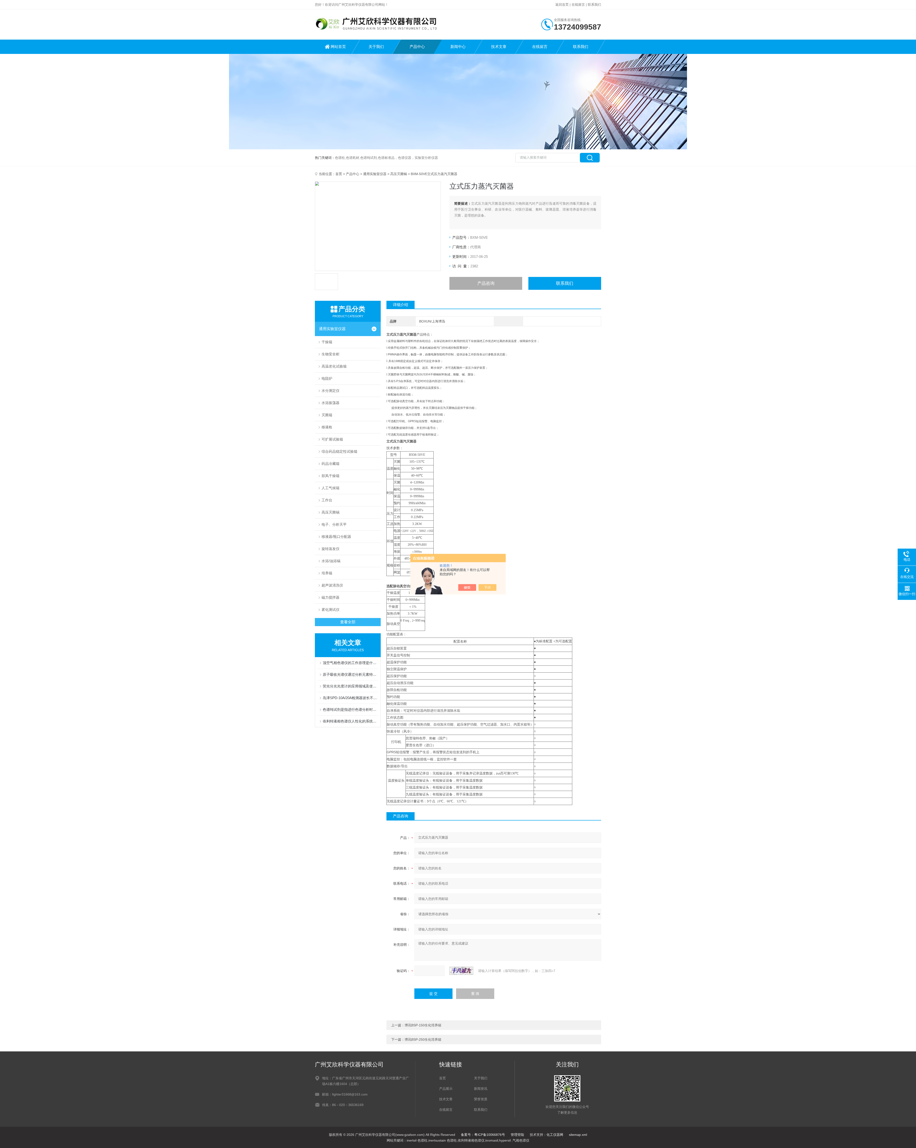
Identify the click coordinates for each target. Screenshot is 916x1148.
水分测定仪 (330, 391)
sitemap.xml (578, 1135)
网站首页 (338, 47)
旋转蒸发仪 (330, 549)
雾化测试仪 (330, 610)
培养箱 (327, 573)
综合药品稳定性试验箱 (339, 451)
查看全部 (347, 622)
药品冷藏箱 (330, 464)
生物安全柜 (330, 354)
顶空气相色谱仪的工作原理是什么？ (350, 663)
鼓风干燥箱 (330, 476)
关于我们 (376, 47)
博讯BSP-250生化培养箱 (423, 1039)
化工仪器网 (554, 1135)
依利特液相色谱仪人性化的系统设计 (350, 721)
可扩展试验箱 (332, 439)
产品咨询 (485, 283)
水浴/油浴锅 (331, 561)
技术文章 (498, 47)
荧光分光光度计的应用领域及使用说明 (350, 686)
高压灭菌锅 (398, 174)
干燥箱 (327, 342)
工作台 (327, 500)
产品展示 (446, 1089)
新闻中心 (458, 47)
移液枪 (327, 427)
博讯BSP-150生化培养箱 (423, 1025)
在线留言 (578, 4)
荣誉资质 (480, 1099)
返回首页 (562, 4)
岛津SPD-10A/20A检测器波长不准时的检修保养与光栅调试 (350, 698)
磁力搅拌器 (330, 597)
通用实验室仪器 (374, 174)
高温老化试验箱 (334, 366)
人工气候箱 (330, 488)
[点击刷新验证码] (461, 971)
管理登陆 (517, 1135)
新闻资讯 (480, 1089)
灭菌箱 (327, 415)
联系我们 (594, 4)
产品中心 (417, 47)
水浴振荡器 (330, 403)
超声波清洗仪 (332, 585)
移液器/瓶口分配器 (336, 537)
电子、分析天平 (334, 524)
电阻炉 (327, 378)
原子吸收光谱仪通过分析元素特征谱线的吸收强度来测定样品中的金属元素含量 (350, 674)
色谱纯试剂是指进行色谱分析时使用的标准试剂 (350, 709)
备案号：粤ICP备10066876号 (483, 1135)
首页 (338, 174)
